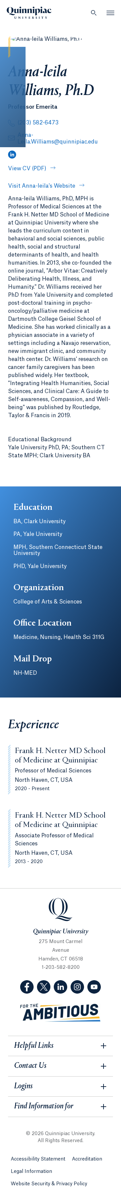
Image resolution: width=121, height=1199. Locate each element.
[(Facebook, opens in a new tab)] (27, 987)
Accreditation (87, 1159)
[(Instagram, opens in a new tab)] (77, 987)
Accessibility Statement (38, 1159)
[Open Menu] (110, 12)
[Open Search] (93, 12)
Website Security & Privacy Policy (49, 1184)
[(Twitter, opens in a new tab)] (43, 987)
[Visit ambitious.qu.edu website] (60, 1013)
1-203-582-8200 (61, 967)
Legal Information (31, 1171)
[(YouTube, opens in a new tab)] (94, 987)
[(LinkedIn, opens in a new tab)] (12, 155)
